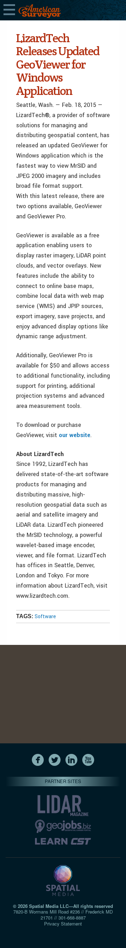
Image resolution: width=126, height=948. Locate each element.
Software (45, 616)
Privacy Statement (63, 923)
